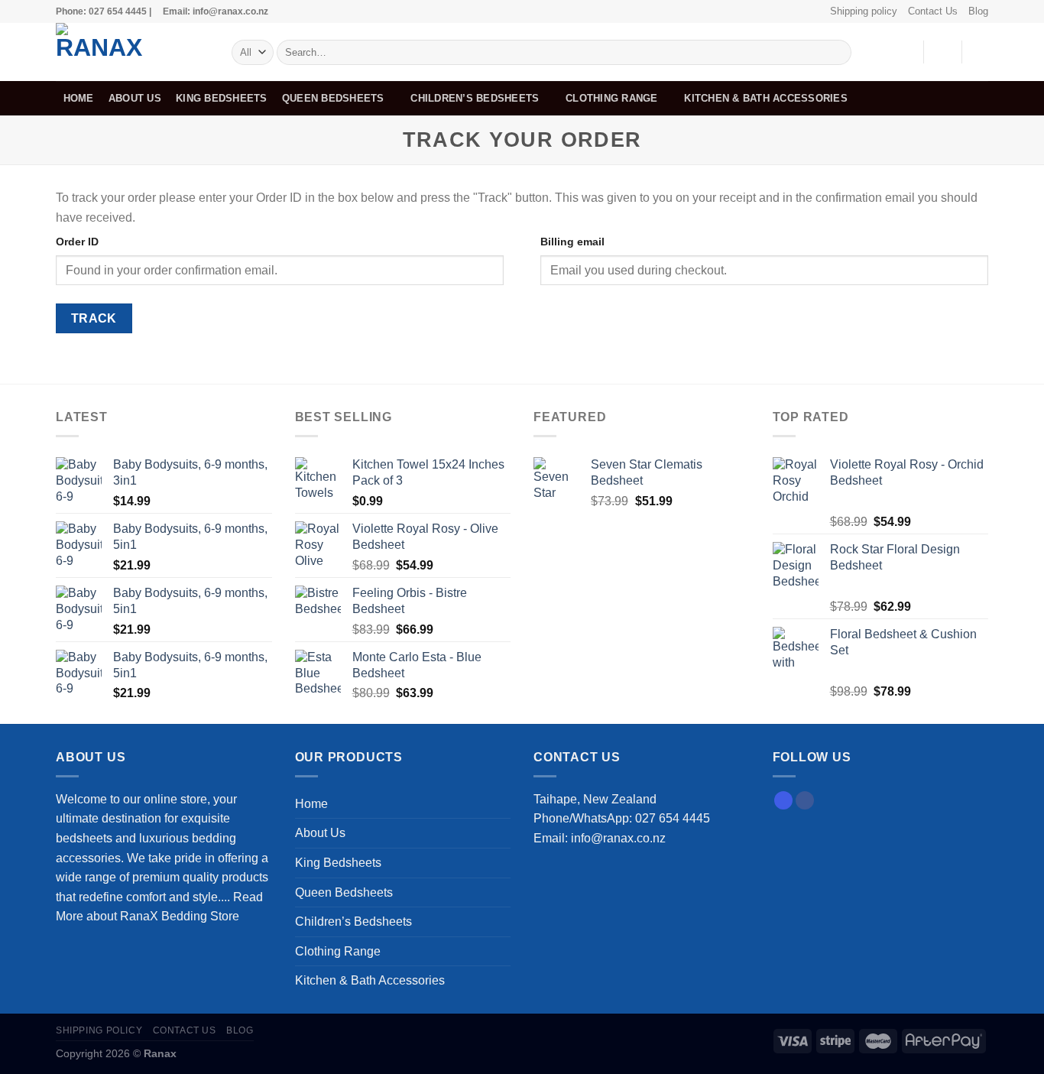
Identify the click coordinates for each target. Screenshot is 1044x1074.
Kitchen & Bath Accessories (766, 98)
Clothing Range (612, 98)
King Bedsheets (221, 98)
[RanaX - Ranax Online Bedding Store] (132, 52)
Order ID (77, 241)
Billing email (572, 241)
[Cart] (980, 52)
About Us (135, 98)
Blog (978, 11)
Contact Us (933, 11)
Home (78, 98)
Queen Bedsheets (333, 98)
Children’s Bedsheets (474, 98)
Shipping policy (863, 11)
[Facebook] (805, 800)
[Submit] (837, 53)
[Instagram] (783, 800)
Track (94, 318)
